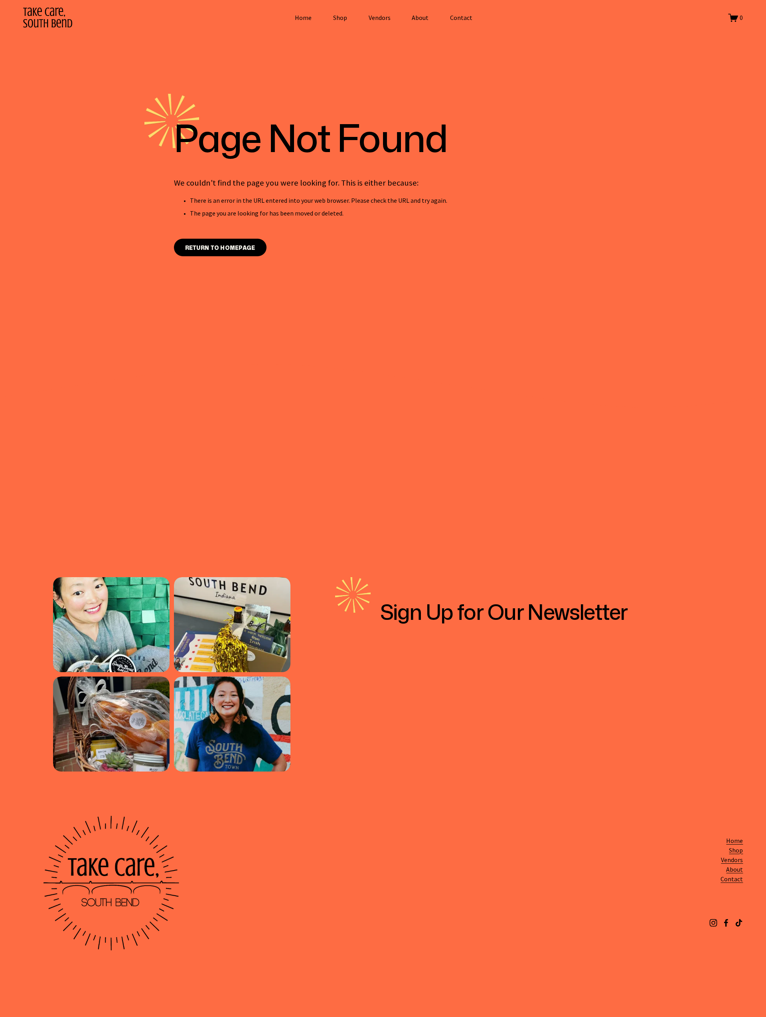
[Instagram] (713, 923)
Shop (340, 18)
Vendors (380, 18)
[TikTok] (739, 923)
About (420, 18)
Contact (461, 18)
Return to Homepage (220, 247)
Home (303, 18)
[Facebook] (726, 923)
